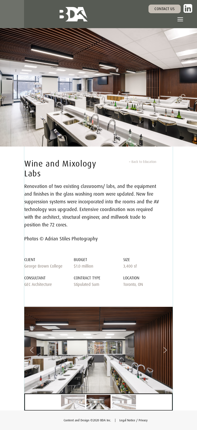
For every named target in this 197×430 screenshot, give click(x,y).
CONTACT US (164, 8)
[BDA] (73, 14)
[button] (180, 19)
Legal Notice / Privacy (133, 420)
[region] (98, 359)
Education (149, 162)
